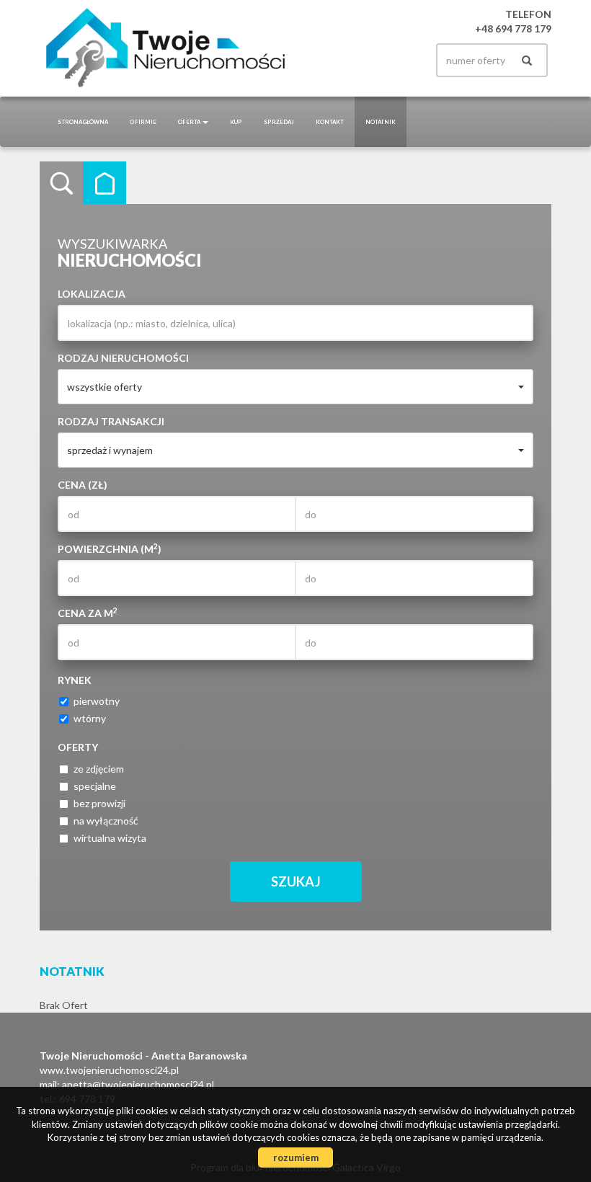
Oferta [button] (189, 121)
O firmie (143, 121)
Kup (236, 121)
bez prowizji (99, 803)
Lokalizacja (91, 294)
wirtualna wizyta (110, 838)
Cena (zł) (82, 485)
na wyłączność (106, 820)
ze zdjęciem (99, 769)
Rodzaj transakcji (111, 421)
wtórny (90, 718)
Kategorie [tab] (104, 183)
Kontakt (330, 121)
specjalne (95, 786)
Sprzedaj (279, 121)
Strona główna (83, 121)
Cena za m (87, 612)
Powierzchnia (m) (109, 548)
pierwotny (97, 701)
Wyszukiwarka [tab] (61, 183)
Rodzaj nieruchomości (123, 358)
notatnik (380, 121)
